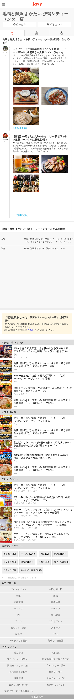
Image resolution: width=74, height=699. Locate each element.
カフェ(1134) (9, 570)
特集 (18, 595)
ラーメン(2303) (28, 554)
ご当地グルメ (55, 621)
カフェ (55, 634)
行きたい (56, 24)
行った (20, 24)
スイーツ (55, 627)
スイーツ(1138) (61, 562)
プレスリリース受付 (55, 665)
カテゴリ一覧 (9, 583)
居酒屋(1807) (60, 554)
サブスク (18, 608)
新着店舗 (55, 602)
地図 (61, 34)
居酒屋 (18, 634)
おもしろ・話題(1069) (31, 570)
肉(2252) (45, 554)
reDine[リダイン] (55, 684)
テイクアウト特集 (18, 640)
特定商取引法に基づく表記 (55, 659)
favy (3, 578)
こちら (31, 330)
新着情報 (18, 602)
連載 (55, 595)
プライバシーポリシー (18, 659)
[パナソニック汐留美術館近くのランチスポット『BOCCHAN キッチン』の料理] (54, 96)
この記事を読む (20, 128)
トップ (12, 34)
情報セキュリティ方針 (18, 665)
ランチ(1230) (9, 562)
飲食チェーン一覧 (56, 678)
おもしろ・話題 (18, 627)
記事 (36, 34)
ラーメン (55, 608)
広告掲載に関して (18, 672)
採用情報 (18, 678)
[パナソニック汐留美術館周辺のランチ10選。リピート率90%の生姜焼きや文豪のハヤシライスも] (26, 77)
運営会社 (18, 652)
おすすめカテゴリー (12, 546)
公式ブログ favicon (18, 684)
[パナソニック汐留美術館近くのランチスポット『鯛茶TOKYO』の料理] (26, 96)
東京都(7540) (9, 554)
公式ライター (55, 672)
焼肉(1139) (44, 562)
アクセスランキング (12, 342)
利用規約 (55, 652)
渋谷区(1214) (27, 562)
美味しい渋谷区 (55, 640)
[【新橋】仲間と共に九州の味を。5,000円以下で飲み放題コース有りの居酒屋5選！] (26, 164)
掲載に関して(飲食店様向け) (18, 691)
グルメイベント (18, 589)
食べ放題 (55, 615)
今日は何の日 (55, 589)
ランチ (18, 621)
